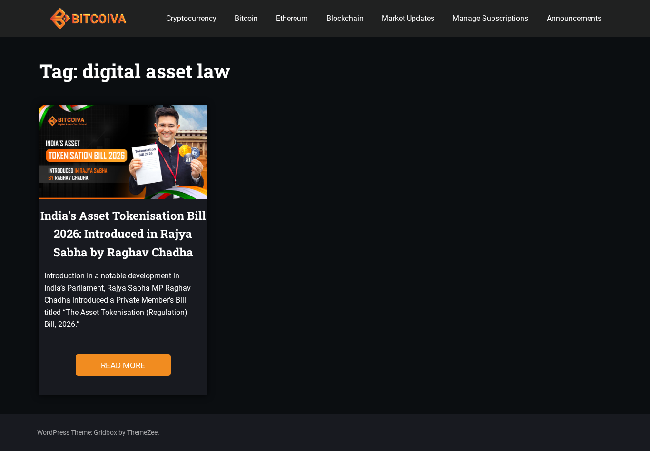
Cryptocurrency (191, 18)
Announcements (574, 18)
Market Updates (408, 18)
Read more (123, 365)
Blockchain (345, 18)
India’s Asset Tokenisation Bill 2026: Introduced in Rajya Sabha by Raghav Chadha (123, 234)
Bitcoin (246, 18)
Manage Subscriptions (490, 18)
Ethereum (292, 18)
